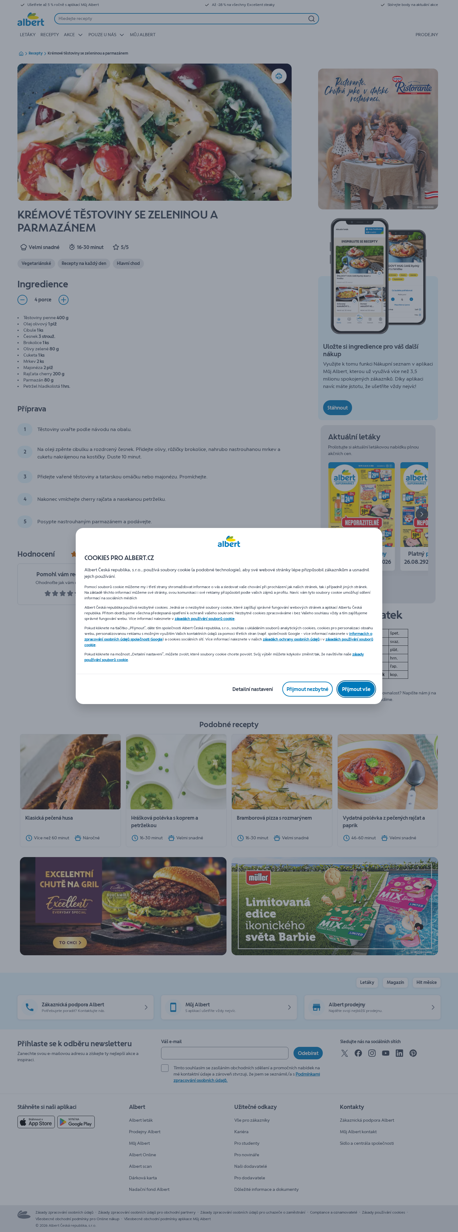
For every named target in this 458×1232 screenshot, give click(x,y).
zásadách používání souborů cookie (205, 618)
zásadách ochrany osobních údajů (291, 639)
